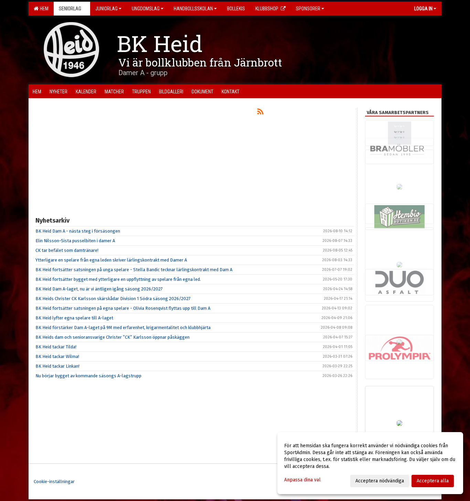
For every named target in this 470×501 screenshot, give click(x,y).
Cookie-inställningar (54, 481)
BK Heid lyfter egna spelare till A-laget (74, 317)
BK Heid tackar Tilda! (55, 346)
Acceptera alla (433, 481)
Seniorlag (70, 8)
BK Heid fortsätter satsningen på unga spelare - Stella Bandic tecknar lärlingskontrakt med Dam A (133, 269)
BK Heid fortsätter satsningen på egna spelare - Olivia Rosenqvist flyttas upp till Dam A (122, 308)
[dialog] (370, 463)
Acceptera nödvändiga (379, 481)
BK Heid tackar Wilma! (57, 356)
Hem (43, 8)
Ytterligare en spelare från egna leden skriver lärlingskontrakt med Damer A (111, 260)
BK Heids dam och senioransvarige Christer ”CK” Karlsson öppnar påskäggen (112, 337)
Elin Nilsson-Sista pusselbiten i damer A (75, 240)
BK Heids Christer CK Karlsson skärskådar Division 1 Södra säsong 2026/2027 (113, 298)
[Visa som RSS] (260, 112)
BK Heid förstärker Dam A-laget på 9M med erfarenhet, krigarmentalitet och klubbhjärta (123, 327)
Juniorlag (106, 8)
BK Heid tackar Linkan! (57, 366)
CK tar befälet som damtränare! (66, 250)
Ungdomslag (146, 8)
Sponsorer (308, 8)
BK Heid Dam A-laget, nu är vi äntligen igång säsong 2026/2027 (99, 289)
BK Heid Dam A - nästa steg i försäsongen (77, 231)
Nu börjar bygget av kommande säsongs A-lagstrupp (88, 375)
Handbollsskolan (193, 8)
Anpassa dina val (302, 480)
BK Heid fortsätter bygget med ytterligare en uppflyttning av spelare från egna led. (118, 279)
